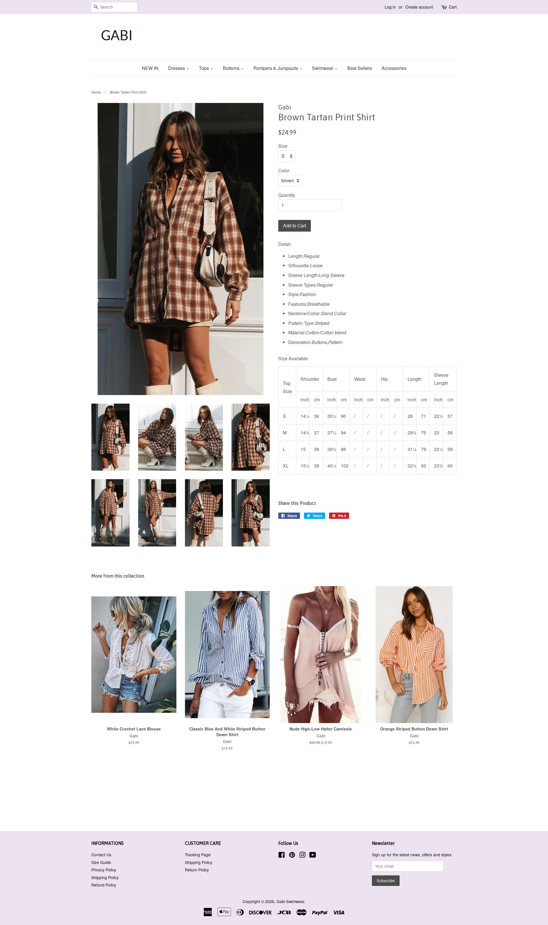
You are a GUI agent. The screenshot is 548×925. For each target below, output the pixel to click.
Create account (419, 7)
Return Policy (197, 870)
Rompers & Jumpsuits (276, 68)
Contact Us (101, 854)
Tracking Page (198, 854)
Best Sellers (359, 68)
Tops (204, 68)
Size (282, 146)
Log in (390, 7)
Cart (453, 7)
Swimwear (323, 68)
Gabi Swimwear (290, 901)
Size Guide (101, 862)
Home (96, 92)
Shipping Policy (105, 877)
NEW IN (150, 68)
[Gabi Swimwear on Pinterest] (292, 856)
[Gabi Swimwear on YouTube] (312, 856)
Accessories (394, 68)
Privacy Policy (103, 870)
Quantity (286, 195)
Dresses (177, 68)
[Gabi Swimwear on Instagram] (302, 856)
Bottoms (232, 68)
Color (283, 170)
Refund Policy (103, 885)
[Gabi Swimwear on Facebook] (281, 856)
